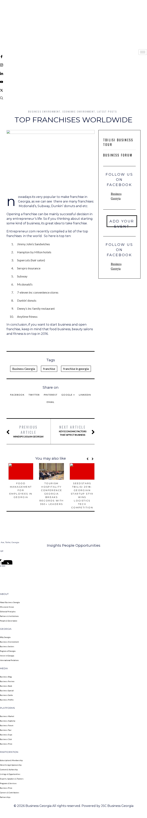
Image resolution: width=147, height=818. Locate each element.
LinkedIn (85, 394)
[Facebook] (73, 56)
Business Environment (44, 111)
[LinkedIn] (73, 73)
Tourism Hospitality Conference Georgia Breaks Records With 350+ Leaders (51, 493)
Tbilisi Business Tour (118, 142)
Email (51, 402)
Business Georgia (23, 368)
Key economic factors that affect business (72, 430)
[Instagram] (73, 64)
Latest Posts (107, 111)
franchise (49, 368)
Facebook (17, 394)
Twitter (34, 394)
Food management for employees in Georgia (20, 490)
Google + (68, 394)
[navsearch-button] (1, 98)
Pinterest (50, 394)
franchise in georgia (76, 368)
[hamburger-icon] (142, 52)
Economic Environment (79, 111)
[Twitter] (73, 90)
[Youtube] (73, 81)
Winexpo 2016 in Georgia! (28, 431)
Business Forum (117, 155)
